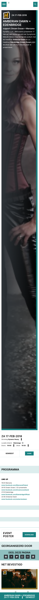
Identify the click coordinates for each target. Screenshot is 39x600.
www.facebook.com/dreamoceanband (15, 490)
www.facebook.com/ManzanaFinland (14, 485)
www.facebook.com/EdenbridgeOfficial (15, 494)
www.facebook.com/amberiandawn (14, 499)
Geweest (30, 597)
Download (29, 535)
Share (29, 453)
